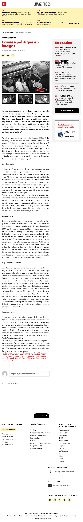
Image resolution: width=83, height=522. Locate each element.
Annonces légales (31, 513)
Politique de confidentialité (43, 518)
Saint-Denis (63, 433)
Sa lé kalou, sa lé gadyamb (40, 443)
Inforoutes (5, 442)
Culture (33, 441)
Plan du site (42, 516)
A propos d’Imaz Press (15, 516)
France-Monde (7, 439)
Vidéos (33, 430)
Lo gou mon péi (36, 446)
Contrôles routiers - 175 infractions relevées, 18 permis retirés (52, 13)
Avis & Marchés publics (49, 513)
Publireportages (36, 448)
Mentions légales (53, 516)
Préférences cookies (69, 516)
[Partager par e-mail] (3, 55)
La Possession (64, 443)
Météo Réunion (8, 444)
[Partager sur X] (13, 55)
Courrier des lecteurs (38, 435)
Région (62, 446)
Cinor (61, 456)
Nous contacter (30, 516)
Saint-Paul (63, 435)
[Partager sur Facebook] (8, 55)
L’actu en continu (8, 429)
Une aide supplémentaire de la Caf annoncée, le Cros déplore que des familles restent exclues (65, 100)
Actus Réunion (7, 437)
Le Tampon (63, 451)
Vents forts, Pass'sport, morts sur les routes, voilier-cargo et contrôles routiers (16, 14)
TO (60, 454)
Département (64, 430)
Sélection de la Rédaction (40, 433)
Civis (61, 459)
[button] (4, 4)
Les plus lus (35, 438)
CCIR (61, 438)
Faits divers (6, 434)
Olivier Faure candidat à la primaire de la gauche (52, 23)
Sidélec (62, 461)
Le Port (62, 448)
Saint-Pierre (63, 441)
